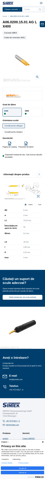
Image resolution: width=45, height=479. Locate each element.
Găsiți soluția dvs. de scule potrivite (22, 297)
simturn (5, 439)
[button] (12, 112)
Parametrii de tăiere (26, 147)
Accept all (22, 468)
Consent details (6, 463)
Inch (39, 204)
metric (30, 204)
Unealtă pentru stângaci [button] (13, 126)
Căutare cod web (11, 9)
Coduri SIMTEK (28, 439)
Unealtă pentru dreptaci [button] (13, 132)
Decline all (22, 473)
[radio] (25, 205)
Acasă (5, 16)
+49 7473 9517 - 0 (16, 390)
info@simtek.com (15, 379)
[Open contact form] (42, 24)
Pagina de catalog (10, 147)
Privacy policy (23, 463)
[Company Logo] (11, 405)
